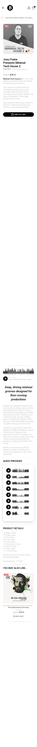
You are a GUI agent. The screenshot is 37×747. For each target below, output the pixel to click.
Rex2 (30, 605)
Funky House (14, 605)
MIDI (23, 605)
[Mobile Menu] (3, 8)
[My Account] (28, 7)
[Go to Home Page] (2, 18)
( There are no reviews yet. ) (20, 69)
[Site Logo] (10, 8)
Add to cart (20, 114)
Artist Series (6, 605)
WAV (33, 605)
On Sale (27, 605)
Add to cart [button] (19, 616)
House (19, 605)
